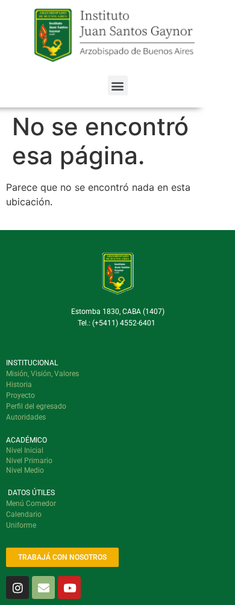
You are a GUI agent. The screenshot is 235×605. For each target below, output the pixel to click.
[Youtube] (69, 587)
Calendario (24, 514)
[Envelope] (43, 587)
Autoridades (26, 417)
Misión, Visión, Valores (42, 374)
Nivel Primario (29, 460)
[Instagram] (17, 587)
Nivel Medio (25, 470)
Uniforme (21, 525)
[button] (118, 85)
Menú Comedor (31, 503)
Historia (19, 384)
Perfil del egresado (36, 406)
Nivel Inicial (24, 450)
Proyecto (20, 395)
